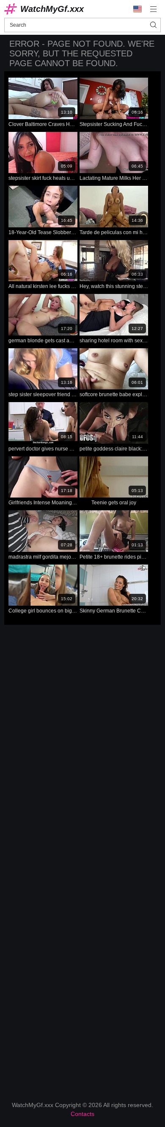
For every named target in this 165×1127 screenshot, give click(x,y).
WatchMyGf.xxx (52, 9)
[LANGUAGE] (137, 9)
